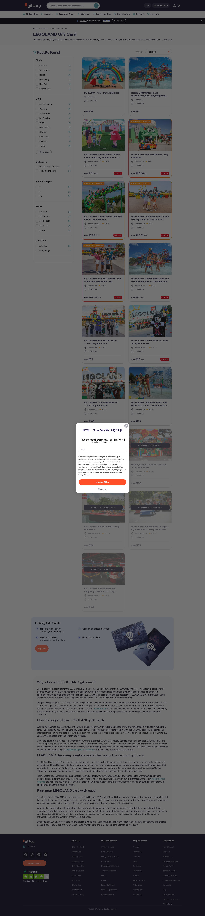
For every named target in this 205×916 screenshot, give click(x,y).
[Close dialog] (126, 426)
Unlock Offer (102, 482)
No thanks (102, 489)
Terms (87, 475)
